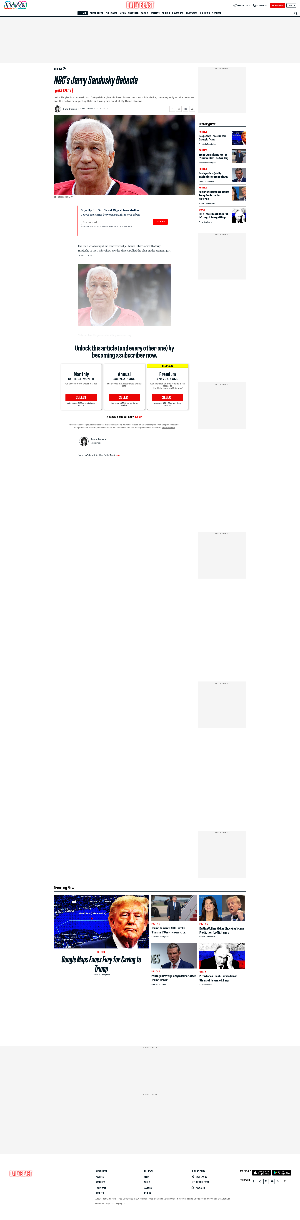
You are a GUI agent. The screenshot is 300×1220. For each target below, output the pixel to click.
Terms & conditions (196, 1199)
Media (123, 13)
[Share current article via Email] (185, 109)
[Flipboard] (284, 1182)
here (118, 455)
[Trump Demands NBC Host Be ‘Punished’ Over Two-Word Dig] (239, 162)
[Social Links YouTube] (272, 1182)
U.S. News (205, 13)
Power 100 (177, 13)
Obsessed (133, 13)
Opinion (166, 13)
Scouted (217, 13)
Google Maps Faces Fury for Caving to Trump (101, 963)
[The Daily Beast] (140, 5)
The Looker (111, 13)
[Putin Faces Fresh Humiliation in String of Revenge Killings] (239, 221)
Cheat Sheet (96, 13)
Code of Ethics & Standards (161, 1199)
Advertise (128, 1199)
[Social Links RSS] (278, 1182)
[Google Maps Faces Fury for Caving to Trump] (239, 143)
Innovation (191, 13)
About (98, 1199)
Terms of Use (114, 226)
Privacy (143, 1199)
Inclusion (181, 1199)
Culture (148, 1188)
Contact (107, 1199)
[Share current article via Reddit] (192, 109)
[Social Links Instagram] (265, 1182)
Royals (144, 13)
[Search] (296, 13)
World (147, 1182)
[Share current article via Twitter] (179, 109)
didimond (97, 443)
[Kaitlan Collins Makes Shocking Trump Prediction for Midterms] (239, 199)
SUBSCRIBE (278, 5)
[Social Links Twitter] (259, 1182)
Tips (114, 1199)
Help (136, 1199)
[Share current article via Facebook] (172, 109)
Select (81, 398)
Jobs (120, 1199)
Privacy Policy (127, 226)
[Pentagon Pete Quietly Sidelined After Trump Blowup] (239, 181)
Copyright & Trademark (218, 1199)
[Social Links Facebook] (253, 1182)
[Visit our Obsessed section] (26, 5)
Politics (155, 13)
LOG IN (291, 5)
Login (138, 416)
